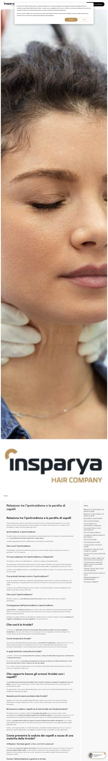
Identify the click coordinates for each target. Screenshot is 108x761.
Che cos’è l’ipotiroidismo (91, 521)
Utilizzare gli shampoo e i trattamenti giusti (91, 578)
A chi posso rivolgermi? (91, 582)
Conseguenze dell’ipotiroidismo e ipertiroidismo (94, 536)
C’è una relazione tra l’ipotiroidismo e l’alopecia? (92, 524)
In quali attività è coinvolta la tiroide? (93, 545)
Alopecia (6, 495)
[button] (105, 753)
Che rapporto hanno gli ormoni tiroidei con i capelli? (93, 550)
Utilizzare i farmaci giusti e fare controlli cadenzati (93, 569)
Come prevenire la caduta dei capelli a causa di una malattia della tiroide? (93, 564)
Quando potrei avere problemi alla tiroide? (94, 554)
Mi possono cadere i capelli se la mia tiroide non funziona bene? (94, 559)
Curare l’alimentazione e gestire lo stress (94, 574)
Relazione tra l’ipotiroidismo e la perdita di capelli (94, 510)
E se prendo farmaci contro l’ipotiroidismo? (92, 529)
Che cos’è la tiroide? (90, 539)
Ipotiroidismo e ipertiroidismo (93, 518)
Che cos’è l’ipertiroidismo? (92, 532)
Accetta (71, 19)
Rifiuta (85, 19)
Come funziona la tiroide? (92, 542)
